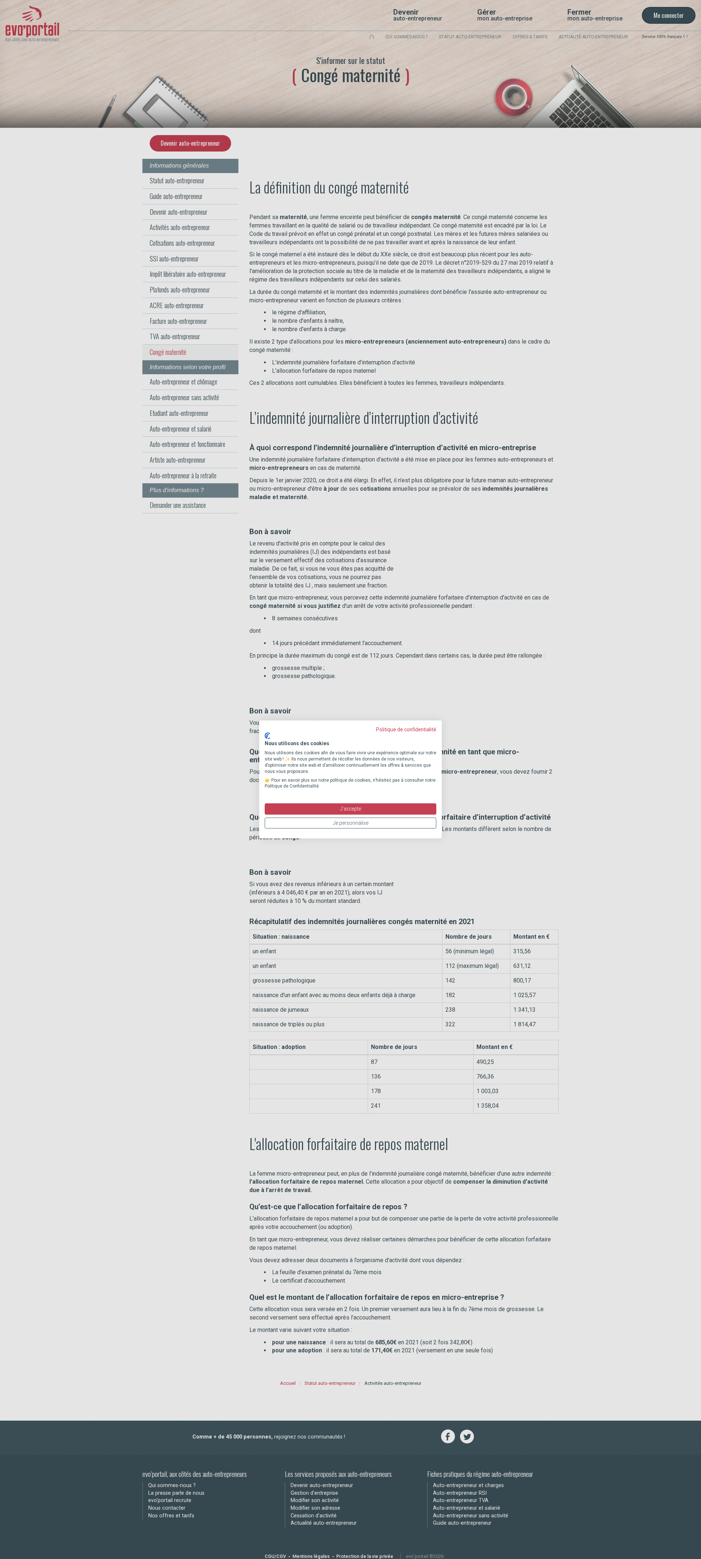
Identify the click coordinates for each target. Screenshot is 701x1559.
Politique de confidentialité (406, 729)
